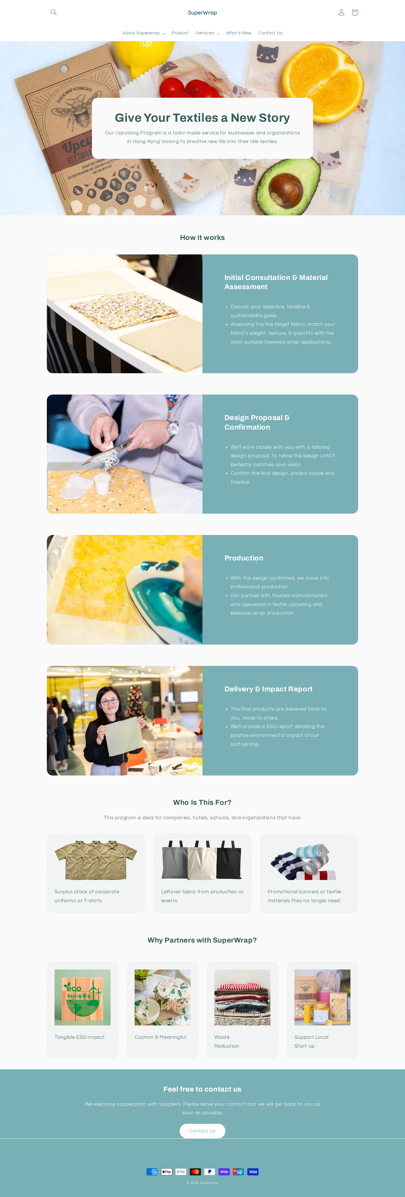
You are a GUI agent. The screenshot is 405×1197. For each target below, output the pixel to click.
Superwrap (209, 1183)
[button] (53, 12)
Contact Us (202, 1131)
